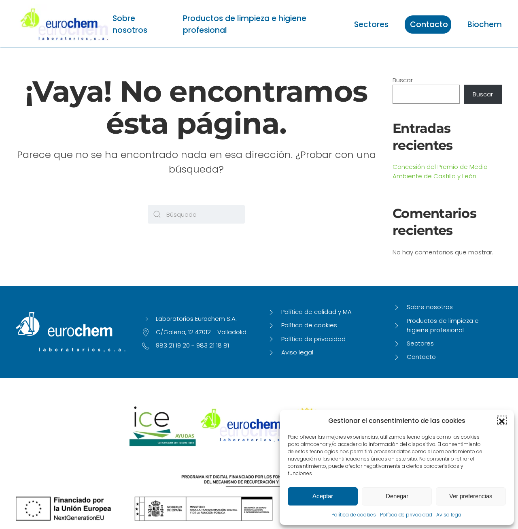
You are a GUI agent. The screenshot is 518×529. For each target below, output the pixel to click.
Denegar (397, 496)
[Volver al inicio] (64, 24)
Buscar (403, 80)
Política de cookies (353, 514)
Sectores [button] (371, 24)
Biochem (484, 24)
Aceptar (322, 496)
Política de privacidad (406, 514)
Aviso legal (449, 514)
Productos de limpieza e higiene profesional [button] (244, 24)
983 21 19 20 (173, 345)
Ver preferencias (471, 496)
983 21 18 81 (212, 345)
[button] (502, 420)
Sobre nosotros (130, 24)
